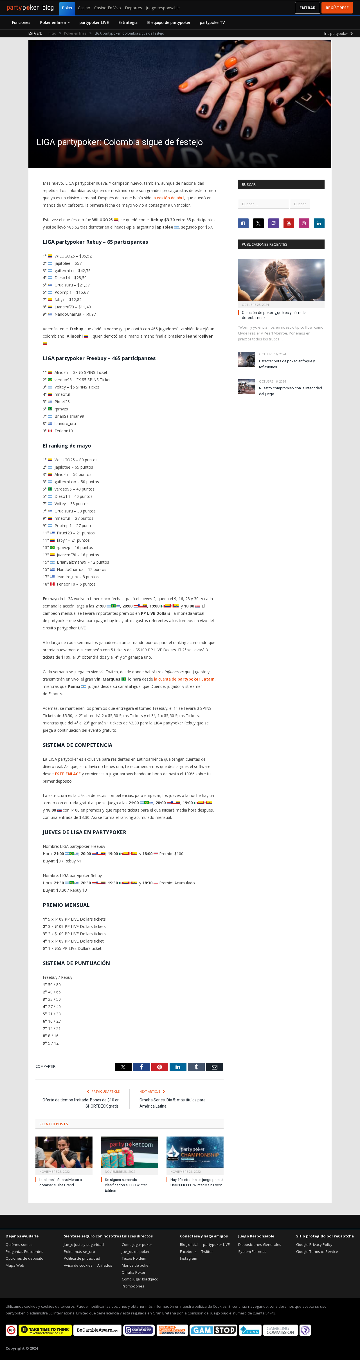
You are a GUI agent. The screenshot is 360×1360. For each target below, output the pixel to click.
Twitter (207, 1251)
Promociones (133, 1286)
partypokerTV (212, 22)
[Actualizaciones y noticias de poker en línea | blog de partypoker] (30, 7)
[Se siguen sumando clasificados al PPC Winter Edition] (129, 1155)
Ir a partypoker (336, 33)
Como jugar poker (137, 1244)
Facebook (188, 1251)
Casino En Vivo (107, 7)
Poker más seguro (79, 1251)
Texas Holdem (134, 1258)
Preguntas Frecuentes (24, 1251)
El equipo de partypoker (168, 22)
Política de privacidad (82, 1258)
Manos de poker (136, 1265)
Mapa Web (15, 1265)
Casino (84, 7)
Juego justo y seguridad (84, 1244)
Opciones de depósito (24, 1258)
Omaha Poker (133, 1272)
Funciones (21, 22)
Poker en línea (53, 22)
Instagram (188, 1258)
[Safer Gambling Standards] (305, 1334)
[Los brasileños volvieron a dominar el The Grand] (64, 1155)
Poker (67, 7)
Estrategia (128, 22)
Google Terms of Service (317, 1251)
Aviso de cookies (78, 1265)
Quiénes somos (19, 1244)
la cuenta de (184, 679)
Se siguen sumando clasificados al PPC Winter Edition (126, 1185)
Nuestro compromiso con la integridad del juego (290, 391)
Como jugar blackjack (140, 1279)
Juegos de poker (136, 1251)
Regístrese (337, 7)
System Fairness (252, 1251)
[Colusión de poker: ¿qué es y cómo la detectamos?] (281, 282)
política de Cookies (211, 1306)
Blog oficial (189, 1244)
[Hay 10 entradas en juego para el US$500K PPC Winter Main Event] (195, 1155)
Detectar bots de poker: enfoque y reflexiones (287, 364)
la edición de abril (168, 197)
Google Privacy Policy (314, 1244)
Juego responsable (163, 7)
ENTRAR (308, 7)
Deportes (133, 7)
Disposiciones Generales (259, 1244)
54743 (270, 1313)
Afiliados (104, 1265)
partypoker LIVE (94, 22)
